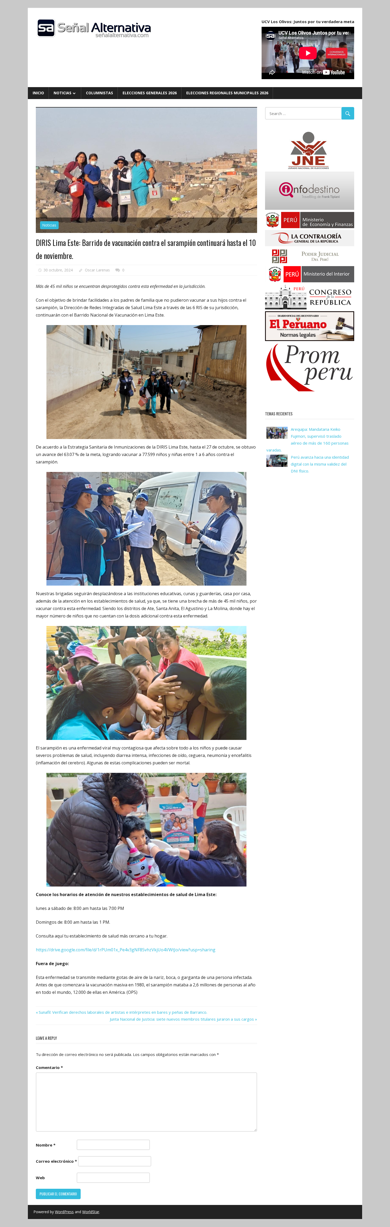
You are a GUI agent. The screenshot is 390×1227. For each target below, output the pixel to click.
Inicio (38, 92)
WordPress (64, 1211)
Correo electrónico (56, 1161)
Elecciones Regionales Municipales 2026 (227, 92)
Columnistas (99, 92)
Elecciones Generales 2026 (150, 92)
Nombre (45, 1145)
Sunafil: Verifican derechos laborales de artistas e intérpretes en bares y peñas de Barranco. (122, 1012)
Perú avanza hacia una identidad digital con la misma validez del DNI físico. (320, 464)
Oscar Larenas (97, 269)
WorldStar (90, 1211)
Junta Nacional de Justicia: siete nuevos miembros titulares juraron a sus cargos (182, 1019)
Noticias (62, 92)
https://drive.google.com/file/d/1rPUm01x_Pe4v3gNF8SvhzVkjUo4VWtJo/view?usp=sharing (125, 950)
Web (40, 1177)
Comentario (49, 1067)
